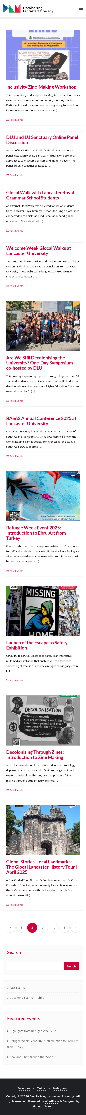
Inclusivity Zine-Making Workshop (41, 87)
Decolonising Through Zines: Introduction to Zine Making (35, 754)
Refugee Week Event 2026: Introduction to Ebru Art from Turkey (42, 1044)
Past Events (16, 119)
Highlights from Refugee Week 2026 (33, 1031)
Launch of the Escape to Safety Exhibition (37, 645)
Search (14, 952)
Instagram (60, 1088)
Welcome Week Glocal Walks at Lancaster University (38, 250)
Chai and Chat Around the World (31, 1057)
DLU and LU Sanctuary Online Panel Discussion (42, 139)
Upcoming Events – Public (27, 998)
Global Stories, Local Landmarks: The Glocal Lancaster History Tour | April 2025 (41, 867)
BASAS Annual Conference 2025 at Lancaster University (41, 420)
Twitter (41, 1088)
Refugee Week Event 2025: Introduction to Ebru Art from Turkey (36, 533)
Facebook (24, 1088)
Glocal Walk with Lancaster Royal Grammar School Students (40, 195)
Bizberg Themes (43, 1106)
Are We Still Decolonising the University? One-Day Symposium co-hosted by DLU (39, 363)
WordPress (52, 1101)
